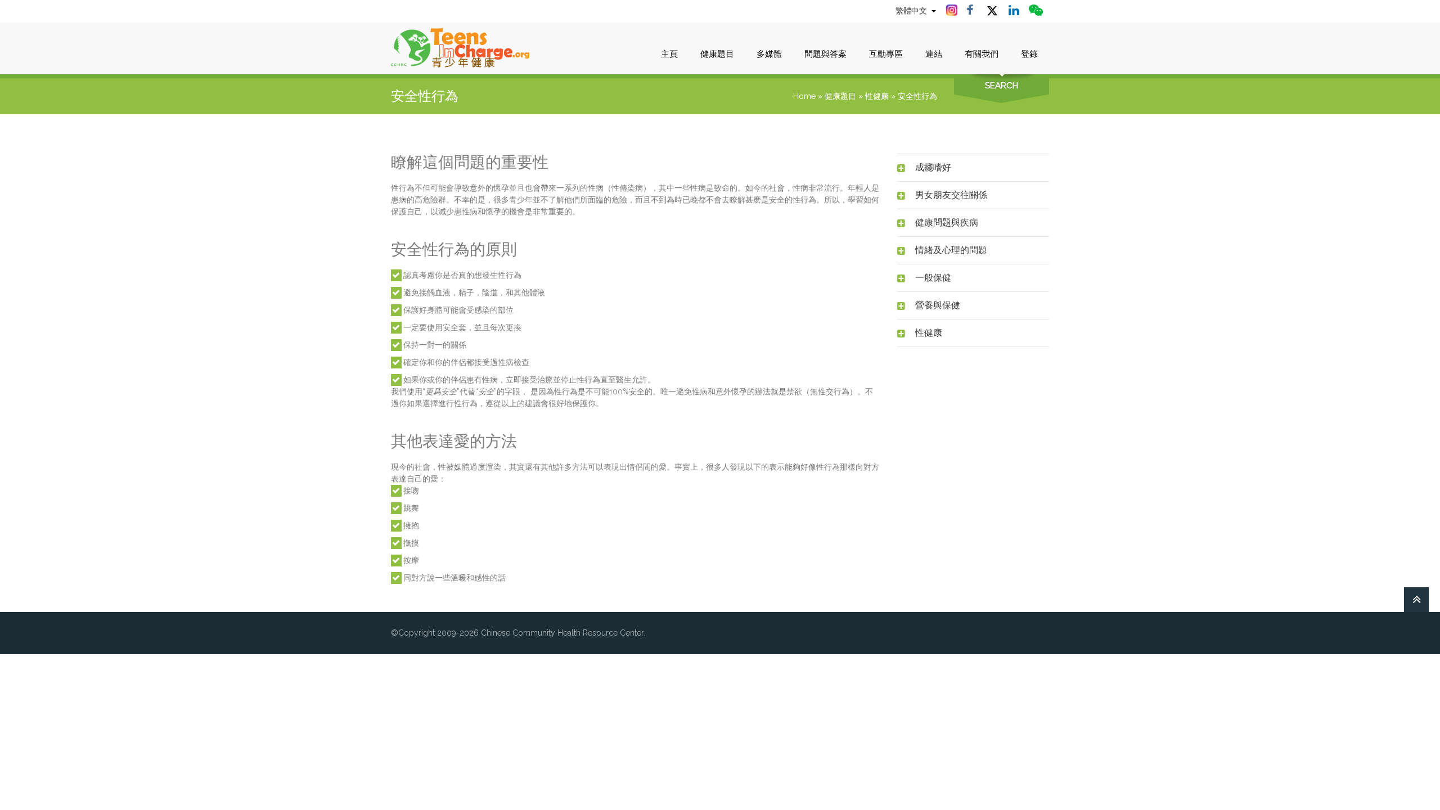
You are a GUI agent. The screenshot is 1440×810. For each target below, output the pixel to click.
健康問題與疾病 (946, 222)
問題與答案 (825, 54)
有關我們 (981, 54)
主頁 (669, 54)
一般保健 (933, 277)
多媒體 (769, 54)
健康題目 (717, 54)
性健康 (877, 96)
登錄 (1029, 54)
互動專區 (886, 54)
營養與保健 (937, 305)
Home (804, 96)
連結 (933, 54)
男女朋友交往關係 (951, 195)
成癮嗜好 (933, 167)
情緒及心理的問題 (951, 250)
